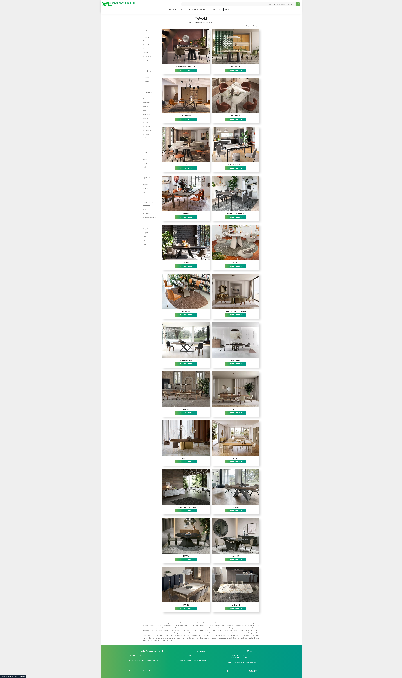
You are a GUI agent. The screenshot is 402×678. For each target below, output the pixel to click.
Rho (144, 241)
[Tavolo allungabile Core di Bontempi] (235, 438)
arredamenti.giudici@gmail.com (196, 660)
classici (145, 159)
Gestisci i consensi (19, 677)
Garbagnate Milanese (150, 217)
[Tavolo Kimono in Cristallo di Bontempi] (235, 291)
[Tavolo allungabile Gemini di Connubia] (186, 291)
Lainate (145, 221)
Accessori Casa (215, 10)
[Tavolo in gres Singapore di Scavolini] (235, 46)
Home (191, 22)
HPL (144, 99)
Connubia (146, 41)
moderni (145, 167)
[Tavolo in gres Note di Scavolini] (186, 144)
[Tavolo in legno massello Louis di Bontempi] (186, 389)
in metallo (146, 134)
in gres (145, 111)
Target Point (147, 57)
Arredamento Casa (197, 10)
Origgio (145, 233)
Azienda (172, 10)
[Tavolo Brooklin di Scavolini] (186, 95)
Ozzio (144, 49)
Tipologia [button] (147, 177)
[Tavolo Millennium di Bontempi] (186, 340)
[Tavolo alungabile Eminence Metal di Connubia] (235, 193)
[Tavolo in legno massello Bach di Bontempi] (235, 389)
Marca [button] (145, 30)
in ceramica (146, 107)
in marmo (146, 122)
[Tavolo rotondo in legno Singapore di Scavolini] (186, 46)
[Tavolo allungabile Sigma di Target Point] (235, 487)
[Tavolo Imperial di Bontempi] (235, 340)
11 (259, 26)
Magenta (146, 229)
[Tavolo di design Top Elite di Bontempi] (186, 438)
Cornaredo (146, 213)
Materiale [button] (147, 92)
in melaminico (147, 130)
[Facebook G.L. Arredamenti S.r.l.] (228, 671)
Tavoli (211, 22)
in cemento (146, 103)
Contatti (229, 10)
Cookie (8, 677)
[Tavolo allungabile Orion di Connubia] (186, 242)
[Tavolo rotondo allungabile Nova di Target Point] (186, 536)
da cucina (146, 78)
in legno (145, 118)
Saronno (145, 245)
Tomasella (146, 60)
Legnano (146, 225)
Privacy (3, 677)
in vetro (145, 142)
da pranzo (146, 82)
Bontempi (146, 37)
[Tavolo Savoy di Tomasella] (186, 584)
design (145, 163)
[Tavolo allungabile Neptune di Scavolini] (235, 95)
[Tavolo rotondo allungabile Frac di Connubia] (235, 242)
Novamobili (146, 45)
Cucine (182, 10)
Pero (144, 237)
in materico (146, 126)
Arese (145, 209)
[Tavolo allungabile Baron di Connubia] (186, 193)
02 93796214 (186, 655)
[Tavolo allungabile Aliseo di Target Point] (235, 536)
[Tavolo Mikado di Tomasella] (235, 584)
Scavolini (145, 53)
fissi (144, 192)
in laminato (146, 115)
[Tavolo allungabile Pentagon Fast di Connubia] (235, 144)
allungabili (146, 184)
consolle (145, 188)
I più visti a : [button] (148, 202)
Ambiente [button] (147, 71)
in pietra (145, 138)
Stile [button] (145, 152)
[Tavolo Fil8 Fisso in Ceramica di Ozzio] (186, 487)
